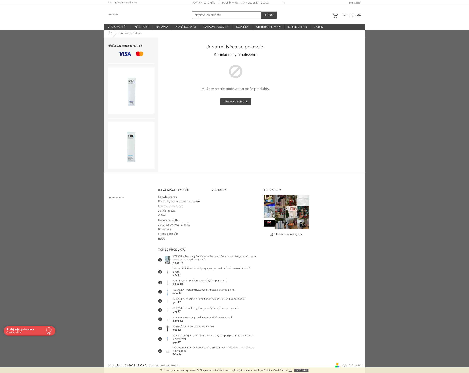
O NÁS (162, 215)
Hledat (269, 15)
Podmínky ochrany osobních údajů (245, 2)
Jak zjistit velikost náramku (174, 224)
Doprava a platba (168, 220)
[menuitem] (117, 27)
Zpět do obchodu (235, 101)
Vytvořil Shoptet (352, 365)
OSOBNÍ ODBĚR (168, 234)
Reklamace (165, 229)
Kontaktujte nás (204, 2)
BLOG (161, 238)
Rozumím (301, 370)
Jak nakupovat (167, 210)
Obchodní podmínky (170, 206)
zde (290, 370)
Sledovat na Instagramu (289, 234)
